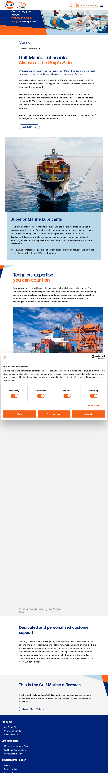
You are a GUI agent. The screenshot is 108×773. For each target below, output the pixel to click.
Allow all (88, 414)
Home (21, 48)
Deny (19, 414)
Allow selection (54, 414)
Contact (7, 765)
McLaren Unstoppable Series (16, 746)
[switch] (41, 396)
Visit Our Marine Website (33, 709)
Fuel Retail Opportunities (15, 750)
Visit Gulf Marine (29, 127)
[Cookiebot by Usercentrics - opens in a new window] (93, 357)
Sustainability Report (13, 754)
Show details (94, 405)
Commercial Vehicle (12, 731)
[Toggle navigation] (101, 5)
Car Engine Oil (10, 727)
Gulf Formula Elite (11, 735)
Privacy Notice (10, 769)
